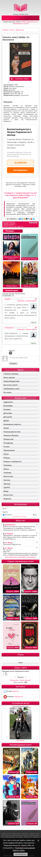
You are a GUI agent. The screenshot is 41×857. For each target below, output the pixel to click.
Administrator (12, 223)
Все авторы (20, 740)
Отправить (13, 363)
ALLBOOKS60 (21, 162)
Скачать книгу (22, 79)
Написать (16, 691)
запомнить (8, 514)
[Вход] (10, 353)
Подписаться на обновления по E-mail (25, 22)
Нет (6, 675)
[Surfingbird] (33, 218)
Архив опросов (25, 680)
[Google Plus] (31, 218)
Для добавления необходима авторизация (20, 557)
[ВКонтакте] (20, 218)
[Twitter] (22, 218)
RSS (23, 22)
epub (10, 226)
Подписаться (18, 696)
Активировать (20, 170)
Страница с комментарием (27, 301)
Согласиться (20, 854)
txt (12, 226)
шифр (18, 226)
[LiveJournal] (29, 218)
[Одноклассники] (24, 218)
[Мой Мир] (27, 218)
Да (6, 673)
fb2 (7, 226)
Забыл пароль (16, 516)
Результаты (15, 680)
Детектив (12, 222)
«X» (22, 226)
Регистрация (23, 516)
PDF (15, 226)
